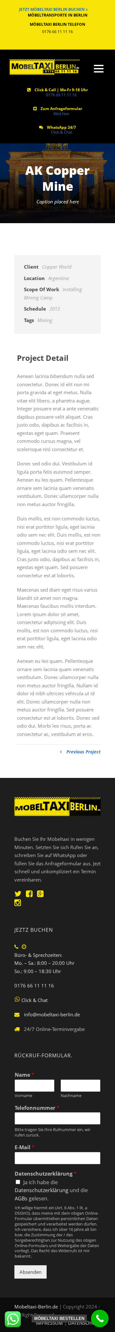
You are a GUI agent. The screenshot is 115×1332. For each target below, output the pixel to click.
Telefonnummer (37, 1108)
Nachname (71, 1095)
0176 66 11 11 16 (61, 95)
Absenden (30, 1272)
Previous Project (83, 752)
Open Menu (98, 68)
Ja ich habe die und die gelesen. (51, 1190)
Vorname (23, 1095)
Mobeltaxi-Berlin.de (36, 1306)
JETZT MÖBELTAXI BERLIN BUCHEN (52, 9)
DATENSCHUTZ (84, 1323)
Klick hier (61, 113)
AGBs (21, 1198)
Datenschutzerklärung (46, 1174)
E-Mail (24, 1147)
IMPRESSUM (50, 1323)
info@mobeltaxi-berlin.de (52, 1014)
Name (24, 1075)
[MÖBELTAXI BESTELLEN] (100, 1318)
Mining (44, 320)
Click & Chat (61, 132)
